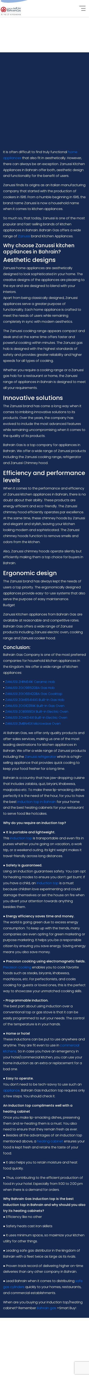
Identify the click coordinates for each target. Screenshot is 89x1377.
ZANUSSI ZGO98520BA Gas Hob (30, 687)
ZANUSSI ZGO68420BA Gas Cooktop (33, 693)
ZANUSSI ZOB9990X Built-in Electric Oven (36, 711)
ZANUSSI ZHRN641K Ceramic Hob (30, 681)
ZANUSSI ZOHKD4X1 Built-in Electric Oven (36, 717)
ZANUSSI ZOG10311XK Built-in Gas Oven (34, 705)
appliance (11, 1090)
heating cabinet (50, 1141)
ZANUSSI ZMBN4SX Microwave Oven (33, 723)
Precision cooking (17, 967)
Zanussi (24, 236)
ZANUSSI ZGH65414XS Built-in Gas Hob (34, 699)
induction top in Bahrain (36, 801)
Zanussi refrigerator (40, 756)
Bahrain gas (46, 1308)
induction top (21, 838)
